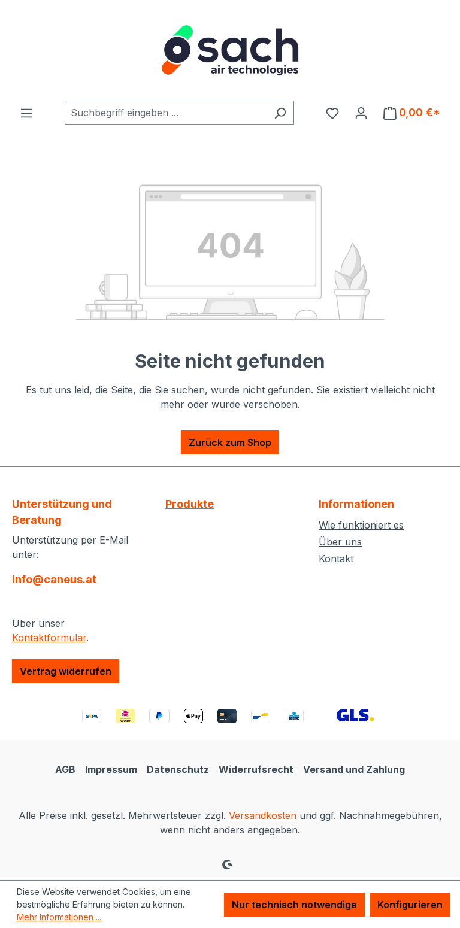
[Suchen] (280, 113)
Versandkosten (262, 815)
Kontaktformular (49, 638)
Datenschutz (178, 769)
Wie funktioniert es (361, 525)
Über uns (340, 542)
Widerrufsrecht (256, 769)
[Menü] (26, 113)
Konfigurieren (410, 905)
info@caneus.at (54, 579)
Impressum (111, 769)
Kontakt (336, 559)
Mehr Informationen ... (59, 917)
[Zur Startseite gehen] (230, 50)
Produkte (189, 504)
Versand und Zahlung (354, 769)
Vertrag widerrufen (65, 671)
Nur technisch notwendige (294, 905)
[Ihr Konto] (361, 113)
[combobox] (166, 113)
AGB (65, 769)
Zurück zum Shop (230, 442)
